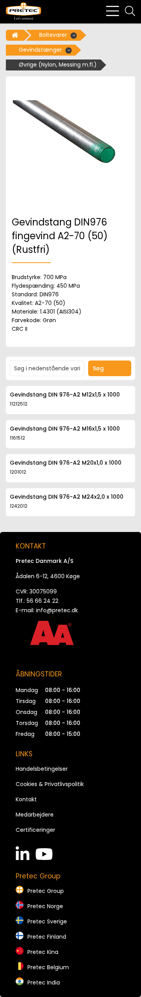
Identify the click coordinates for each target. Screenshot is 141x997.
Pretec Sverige (47, 921)
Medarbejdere (35, 815)
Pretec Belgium (48, 967)
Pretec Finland (46, 937)
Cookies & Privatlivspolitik (50, 784)
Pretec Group (45, 891)
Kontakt (26, 799)
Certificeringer (35, 830)
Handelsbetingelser (42, 769)
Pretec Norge (45, 906)
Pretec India (43, 982)
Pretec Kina (42, 952)
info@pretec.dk (57, 610)
